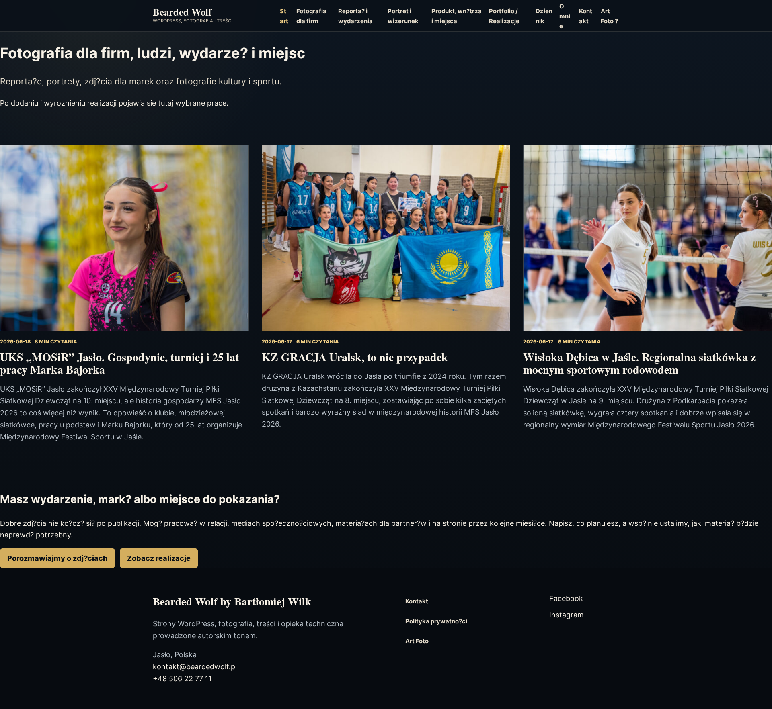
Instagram (566, 615)
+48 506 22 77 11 (182, 678)
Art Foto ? (609, 16)
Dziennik (544, 16)
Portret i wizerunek (403, 16)
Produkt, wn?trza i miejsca (456, 16)
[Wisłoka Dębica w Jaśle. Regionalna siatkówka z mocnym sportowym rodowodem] (647, 238)
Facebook (566, 598)
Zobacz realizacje (159, 558)
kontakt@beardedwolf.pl (195, 666)
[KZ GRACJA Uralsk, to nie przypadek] (386, 238)
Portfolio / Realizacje (504, 16)
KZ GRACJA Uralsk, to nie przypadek (355, 357)
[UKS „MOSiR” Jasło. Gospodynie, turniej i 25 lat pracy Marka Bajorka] (124, 238)
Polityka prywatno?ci (436, 621)
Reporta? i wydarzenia (355, 16)
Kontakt (585, 16)
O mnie (564, 16)
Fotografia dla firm (311, 16)
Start (284, 16)
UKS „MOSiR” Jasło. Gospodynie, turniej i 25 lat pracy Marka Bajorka (119, 363)
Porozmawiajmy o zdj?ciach (57, 558)
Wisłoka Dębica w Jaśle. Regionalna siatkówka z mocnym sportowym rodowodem (639, 363)
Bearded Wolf (182, 11)
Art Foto (417, 641)
